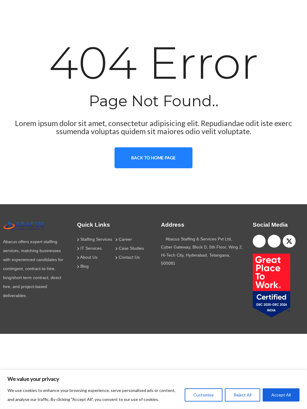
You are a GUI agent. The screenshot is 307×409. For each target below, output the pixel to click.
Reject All (243, 394)
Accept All (281, 394)
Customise (203, 394)
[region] (153, 389)
